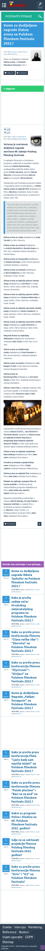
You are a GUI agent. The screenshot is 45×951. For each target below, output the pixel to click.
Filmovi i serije (35, 589)
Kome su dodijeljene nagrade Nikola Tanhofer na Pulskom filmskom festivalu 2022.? (25, 578)
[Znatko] (17, 4)
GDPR (29, 937)
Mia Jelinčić (17, 834)
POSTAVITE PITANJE (18, 16)
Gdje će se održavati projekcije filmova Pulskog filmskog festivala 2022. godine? (25, 847)
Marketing (35, 927)
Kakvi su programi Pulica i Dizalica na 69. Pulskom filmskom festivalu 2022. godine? (24, 820)
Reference (9, 932)
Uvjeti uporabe (12, 937)
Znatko (7, 927)
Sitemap (8, 942)
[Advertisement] (22, 108)
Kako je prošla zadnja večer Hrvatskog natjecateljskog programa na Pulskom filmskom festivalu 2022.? (24, 609)
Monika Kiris (14, 54)
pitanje (14, 52)
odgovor (14, 137)
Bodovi (24, 932)
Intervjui (20, 927)
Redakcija (23, 137)
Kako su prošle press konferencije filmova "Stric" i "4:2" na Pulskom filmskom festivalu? (25, 874)
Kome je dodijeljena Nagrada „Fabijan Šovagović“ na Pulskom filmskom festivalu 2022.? (24, 700)
